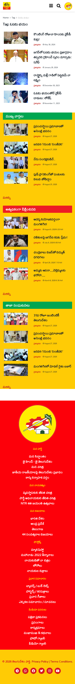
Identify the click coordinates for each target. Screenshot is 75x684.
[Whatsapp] (25, 671)
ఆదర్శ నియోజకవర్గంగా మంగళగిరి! (47, 221)
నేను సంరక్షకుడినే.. (44, 159)
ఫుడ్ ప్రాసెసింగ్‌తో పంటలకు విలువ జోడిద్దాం (49, 176)
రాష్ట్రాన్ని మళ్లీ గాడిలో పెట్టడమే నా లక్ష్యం (52, 77)
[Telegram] (17, 671)
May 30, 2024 (49, 44)
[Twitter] (41, 671)
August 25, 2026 (50, 184)
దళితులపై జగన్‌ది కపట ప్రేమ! (51, 237)
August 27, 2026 (50, 136)
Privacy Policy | (41, 661)
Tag (13, 18)
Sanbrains (67, 679)
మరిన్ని (7, 197)
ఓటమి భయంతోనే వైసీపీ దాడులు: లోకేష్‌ (48, 95)
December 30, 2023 (52, 85)
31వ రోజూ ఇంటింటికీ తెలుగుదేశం (46, 317)
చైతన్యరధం (37, 44)
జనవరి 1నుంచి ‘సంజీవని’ (48, 144)
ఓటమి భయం (23, 18)
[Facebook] (33, 671)
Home (6, 18)
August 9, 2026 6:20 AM (53, 229)
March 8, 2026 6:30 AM (53, 280)
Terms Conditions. (61, 661)
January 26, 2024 (51, 67)
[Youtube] (58, 671)
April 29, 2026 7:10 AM (53, 262)
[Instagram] (50, 671)
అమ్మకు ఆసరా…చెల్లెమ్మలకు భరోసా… (49, 272)
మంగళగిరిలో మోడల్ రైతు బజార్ (53, 366)
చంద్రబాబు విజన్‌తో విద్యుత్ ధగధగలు (49, 254)
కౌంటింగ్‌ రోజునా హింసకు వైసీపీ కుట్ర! (52, 36)
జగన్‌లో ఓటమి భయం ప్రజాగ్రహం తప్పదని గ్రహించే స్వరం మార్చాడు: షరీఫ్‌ (53, 57)
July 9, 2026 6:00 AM (52, 242)
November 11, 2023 (52, 103)
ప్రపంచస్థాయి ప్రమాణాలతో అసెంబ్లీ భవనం (48, 128)
